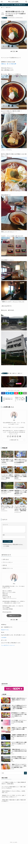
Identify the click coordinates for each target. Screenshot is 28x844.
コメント (5, 524)
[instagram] (13, 51)
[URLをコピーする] (25, 393)
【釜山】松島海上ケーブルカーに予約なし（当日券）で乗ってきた (14, 792)
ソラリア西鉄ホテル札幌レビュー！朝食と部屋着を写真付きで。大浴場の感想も (14, 783)
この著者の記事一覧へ (14, 439)
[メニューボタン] (1, 1)
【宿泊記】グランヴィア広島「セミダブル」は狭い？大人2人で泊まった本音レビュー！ (14, 796)
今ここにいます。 (14, 1)
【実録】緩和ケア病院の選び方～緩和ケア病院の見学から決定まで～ (14, 800)
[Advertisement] (14, 664)
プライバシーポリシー (8, 562)
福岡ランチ (20, 373)
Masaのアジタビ (5, 629)
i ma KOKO (3, 637)
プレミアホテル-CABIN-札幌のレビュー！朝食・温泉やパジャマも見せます (13, 787)
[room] (15, 51)
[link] (8, 436)
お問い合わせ (6, 559)
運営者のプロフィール (8, 568)
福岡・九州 (5, 17)
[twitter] (11, 51)
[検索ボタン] (26, 1)
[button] (3, 393)
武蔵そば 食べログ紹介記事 (8, 63)
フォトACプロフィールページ (8, 645)
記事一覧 (5, 565)
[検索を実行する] (25, 773)
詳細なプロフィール (14, 615)
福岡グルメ (14, 373)
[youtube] (17, 51)
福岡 (10, 373)
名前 (4, 534)
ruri (14, 420)
